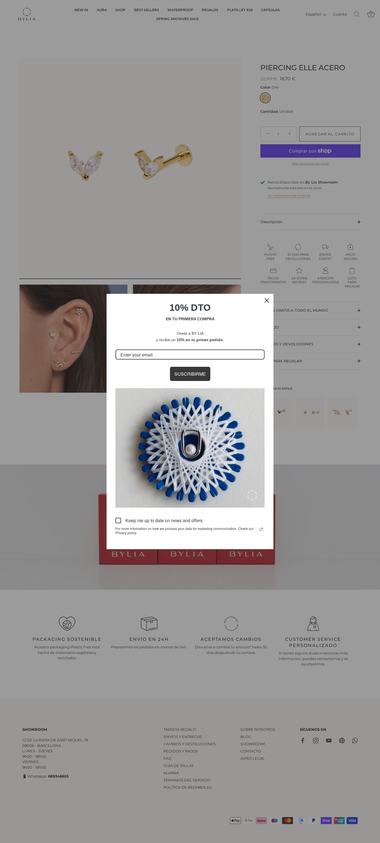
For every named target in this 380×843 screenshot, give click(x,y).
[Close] (266, 300)
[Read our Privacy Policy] (261, 529)
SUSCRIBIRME (190, 374)
